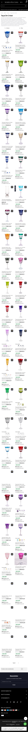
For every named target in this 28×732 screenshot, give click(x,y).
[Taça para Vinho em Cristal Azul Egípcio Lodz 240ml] (7, 173)
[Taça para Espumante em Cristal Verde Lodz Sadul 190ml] (21, 405)
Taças (8, 12)
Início (2, 12)
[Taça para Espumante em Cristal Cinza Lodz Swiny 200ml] (8, 375)
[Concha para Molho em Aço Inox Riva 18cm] (4, 48)
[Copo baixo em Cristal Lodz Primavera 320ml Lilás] (6, 346)
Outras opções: (4, 373)
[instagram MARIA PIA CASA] (7, 702)
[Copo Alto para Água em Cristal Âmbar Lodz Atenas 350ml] (20, 540)
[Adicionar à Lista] (12, 33)
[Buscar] (25, 6)
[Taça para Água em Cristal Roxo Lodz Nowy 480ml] (20, 511)
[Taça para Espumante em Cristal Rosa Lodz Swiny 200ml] (11, 375)
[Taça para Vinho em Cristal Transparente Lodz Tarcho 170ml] (8, 434)
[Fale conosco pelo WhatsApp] (25, 723)
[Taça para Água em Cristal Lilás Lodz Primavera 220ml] (11, 346)
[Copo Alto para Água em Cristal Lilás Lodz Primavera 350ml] (4, 346)
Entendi (20, 729)
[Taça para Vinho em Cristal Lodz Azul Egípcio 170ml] (9, 173)
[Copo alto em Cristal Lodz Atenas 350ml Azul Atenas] (18, 540)
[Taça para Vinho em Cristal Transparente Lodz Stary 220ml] (23, 434)
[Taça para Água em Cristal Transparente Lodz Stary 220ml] (18, 434)
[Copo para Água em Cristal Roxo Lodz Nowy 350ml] (18, 511)
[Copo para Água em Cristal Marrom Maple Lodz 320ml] (7, 623)
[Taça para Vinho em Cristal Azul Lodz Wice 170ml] (11, 48)
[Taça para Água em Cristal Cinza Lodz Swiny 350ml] (4, 375)
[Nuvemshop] (10, 724)
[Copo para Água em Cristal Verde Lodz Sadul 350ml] (23, 405)
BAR (5, 12)
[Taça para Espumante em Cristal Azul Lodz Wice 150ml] (8, 48)
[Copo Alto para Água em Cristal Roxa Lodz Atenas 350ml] (22, 540)
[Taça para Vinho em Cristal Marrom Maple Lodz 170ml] (9, 623)
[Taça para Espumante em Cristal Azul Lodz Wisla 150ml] (23, 346)
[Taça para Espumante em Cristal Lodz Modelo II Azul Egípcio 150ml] (5, 173)
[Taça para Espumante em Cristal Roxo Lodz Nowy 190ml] (22, 511)
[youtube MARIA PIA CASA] (14, 702)
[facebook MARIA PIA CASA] (10, 702)
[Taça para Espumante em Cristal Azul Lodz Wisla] (21, 346)
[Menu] (2, 2)
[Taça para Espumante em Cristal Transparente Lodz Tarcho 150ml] (6, 434)
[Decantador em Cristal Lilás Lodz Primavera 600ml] (8, 346)
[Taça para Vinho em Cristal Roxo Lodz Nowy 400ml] (24, 511)
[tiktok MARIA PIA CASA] (17, 702)
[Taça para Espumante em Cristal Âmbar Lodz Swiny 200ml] (6, 375)
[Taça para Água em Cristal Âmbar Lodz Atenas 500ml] (24, 540)
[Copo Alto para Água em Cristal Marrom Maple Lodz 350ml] (5, 623)
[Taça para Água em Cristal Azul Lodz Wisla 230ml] (18, 346)
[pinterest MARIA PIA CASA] (20, 702)
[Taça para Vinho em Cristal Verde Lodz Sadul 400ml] (18, 405)
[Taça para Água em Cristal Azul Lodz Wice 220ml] (6, 48)
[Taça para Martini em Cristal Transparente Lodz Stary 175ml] (21, 434)
